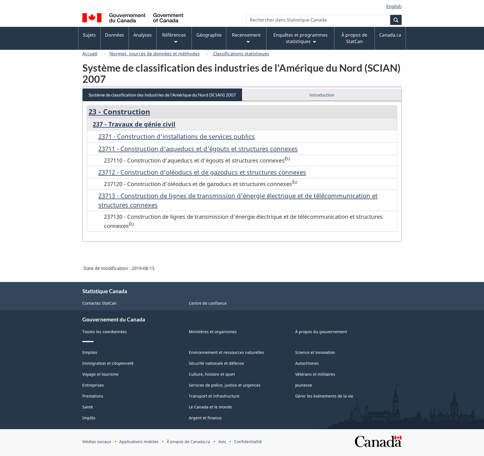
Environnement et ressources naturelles (226, 352)
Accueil (89, 54)
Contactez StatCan (99, 303)
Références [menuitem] (174, 35)
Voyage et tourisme (100, 374)
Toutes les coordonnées (104, 331)
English (394, 6)
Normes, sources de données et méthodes (155, 54)
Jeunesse (303, 385)
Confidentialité (248, 441)
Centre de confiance (208, 303)
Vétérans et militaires (315, 374)
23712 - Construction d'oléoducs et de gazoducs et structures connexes (202, 172)
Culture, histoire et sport (212, 374)
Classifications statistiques (240, 54)
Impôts (89, 417)
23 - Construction (119, 112)
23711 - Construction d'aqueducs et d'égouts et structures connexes (198, 148)
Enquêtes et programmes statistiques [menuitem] (300, 38)
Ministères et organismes (213, 331)
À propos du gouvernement (321, 331)
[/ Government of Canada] (132, 18)
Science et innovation (315, 352)
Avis (222, 441)
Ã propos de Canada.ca (188, 441)
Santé (87, 407)
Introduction (322, 94)
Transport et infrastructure (214, 396)
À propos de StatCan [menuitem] (354, 38)
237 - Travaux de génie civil (134, 124)
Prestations (92, 396)
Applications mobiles (139, 441)
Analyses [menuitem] (142, 35)
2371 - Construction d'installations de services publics (176, 136)
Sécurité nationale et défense (216, 363)
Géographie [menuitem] (209, 35)
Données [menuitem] (114, 35)
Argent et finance (205, 417)
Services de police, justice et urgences (224, 385)
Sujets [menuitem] (89, 35)
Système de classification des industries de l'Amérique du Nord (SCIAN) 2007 (162, 94)
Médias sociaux (96, 441)
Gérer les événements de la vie (324, 396)
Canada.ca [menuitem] (390, 35)
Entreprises (93, 385)
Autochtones (307, 363)
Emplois (89, 352)
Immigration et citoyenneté (108, 363)
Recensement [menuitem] (246, 35)
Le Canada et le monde (210, 407)
